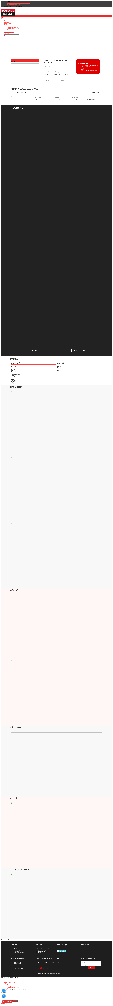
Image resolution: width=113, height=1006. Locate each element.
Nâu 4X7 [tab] (13, 368)
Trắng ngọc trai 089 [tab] (16, 374)
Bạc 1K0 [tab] (13, 373)
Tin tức (6, 983)
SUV (7, 16)
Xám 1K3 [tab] (13, 371)
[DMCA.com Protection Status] (61, 951)
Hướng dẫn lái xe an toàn (13, 987)
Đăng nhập (14, 1000)
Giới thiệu (6, 981)
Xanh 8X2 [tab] (13, 366)
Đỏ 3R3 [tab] (13, 369)
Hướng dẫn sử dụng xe (12, 986)
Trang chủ (3, 16)
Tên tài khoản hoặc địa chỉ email (9, 995)
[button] (79, 350)
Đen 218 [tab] (13, 370)
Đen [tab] (58, 367)
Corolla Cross (12, 16)
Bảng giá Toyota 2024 (9, 982)
